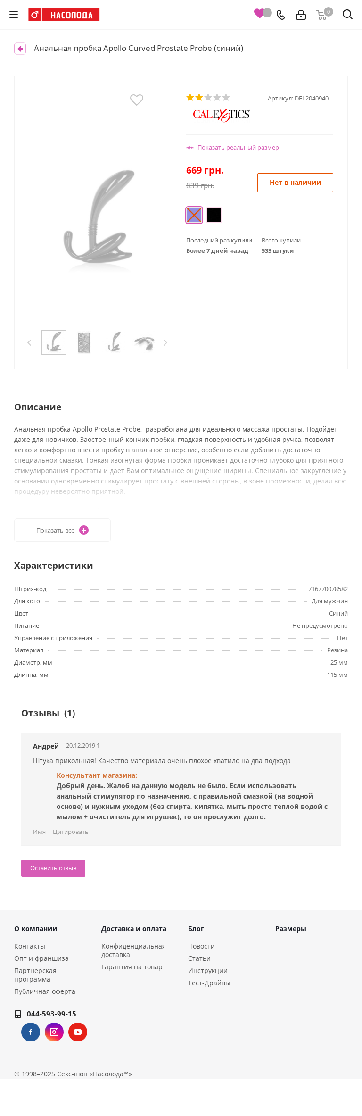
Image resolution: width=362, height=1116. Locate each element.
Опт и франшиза (41, 958)
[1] (190, 97)
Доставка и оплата (133, 928)
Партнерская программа (35, 974)
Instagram (54, 1032)
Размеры (290, 928)
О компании (35, 928)
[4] (217, 97)
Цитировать (71, 831)
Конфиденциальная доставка (133, 950)
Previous (30, 343)
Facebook (30, 1032)
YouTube (77, 1032)
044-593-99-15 (51, 1013)
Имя (39, 831)
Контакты (29, 945)
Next (165, 343)
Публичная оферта (44, 991)
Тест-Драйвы (209, 982)
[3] (208, 97)
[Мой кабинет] (301, 14)
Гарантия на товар (132, 966)
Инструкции (208, 970)
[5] (226, 97)
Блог (196, 928)
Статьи (199, 958)
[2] (199, 97)
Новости (201, 945)
